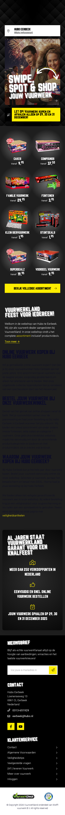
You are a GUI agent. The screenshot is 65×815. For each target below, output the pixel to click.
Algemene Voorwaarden (21, 752)
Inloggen (12, 779)
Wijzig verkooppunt (23, 33)
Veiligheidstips (15, 757)
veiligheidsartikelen (13, 515)
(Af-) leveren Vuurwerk (20, 768)
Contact (12, 747)
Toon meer (11, 341)
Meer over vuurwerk (19, 773)
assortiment (23, 335)
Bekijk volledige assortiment (32, 288)
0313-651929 (20, 710)
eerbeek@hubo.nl (22, 716)
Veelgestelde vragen (19, 763)
